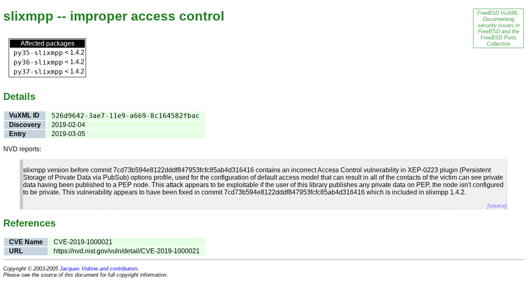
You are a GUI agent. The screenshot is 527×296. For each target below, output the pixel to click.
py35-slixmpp (38, 53)
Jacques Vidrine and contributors (99, 269)
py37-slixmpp (38, 72)
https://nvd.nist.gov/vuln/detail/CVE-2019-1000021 (127, 250)
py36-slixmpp (38, 62)
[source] (497, 206)
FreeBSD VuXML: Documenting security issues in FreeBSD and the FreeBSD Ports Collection (498, 28)
